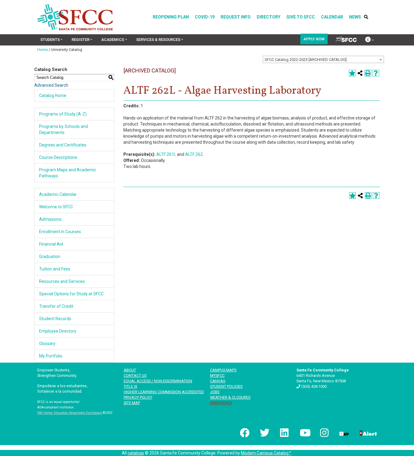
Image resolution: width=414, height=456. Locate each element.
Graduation (49, 256)
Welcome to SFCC (56, 206)
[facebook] (244, 433)
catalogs (136, 453)
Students (50, 39)
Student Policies (226, 386)
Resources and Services (62, 281)
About (130, 370)
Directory (268, 17)
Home (42, 49)
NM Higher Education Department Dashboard (69, 412)
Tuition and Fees (54, 269)
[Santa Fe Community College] (75, 17)
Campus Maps (223, 370)
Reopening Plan (171, 17)
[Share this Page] (360, 73)
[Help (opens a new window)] (375, 73)
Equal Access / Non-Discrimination (158, 381)
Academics (112, 39)
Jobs (214, 392)
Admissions (50, 219)
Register (80, 39)
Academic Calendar (58, 194)
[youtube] (304, 433)
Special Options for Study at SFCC (71, 293)
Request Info (236, 17)
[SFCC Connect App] (344, 433)
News (355, 17)
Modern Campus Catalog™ (266, 453)
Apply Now (314, 39)
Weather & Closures (230, 397)
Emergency (221, 403)
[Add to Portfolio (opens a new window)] (352, 73)
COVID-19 (205, 17)
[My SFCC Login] (346, 39)
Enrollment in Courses (60, 231)
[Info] (369, 40)
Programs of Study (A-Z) (63, 114)
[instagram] (324, 433)
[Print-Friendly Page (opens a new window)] (368, 73)
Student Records (55, 318)
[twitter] (264, 433)
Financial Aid (51, 244)
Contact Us (135, 375)
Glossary (47, 343)
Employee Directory (57, 331)
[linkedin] (284, 433)
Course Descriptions (58, 157)
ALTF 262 (194, 154)
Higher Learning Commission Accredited (164, 392)
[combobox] (323, 59)
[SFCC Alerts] (368, 433)
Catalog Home (52, 95)
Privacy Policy (138, 397)
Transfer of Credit (56, 306)
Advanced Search (51, 85)
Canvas (217, 381)
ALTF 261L (166, 154)
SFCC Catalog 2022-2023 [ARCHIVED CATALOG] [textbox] (306, 59)
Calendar (332, 17)
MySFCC (217, 375)
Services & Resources (158, 39)
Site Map (132, 403)
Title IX (130, 386)
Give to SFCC (300, 17)
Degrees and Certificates (62, 144)
